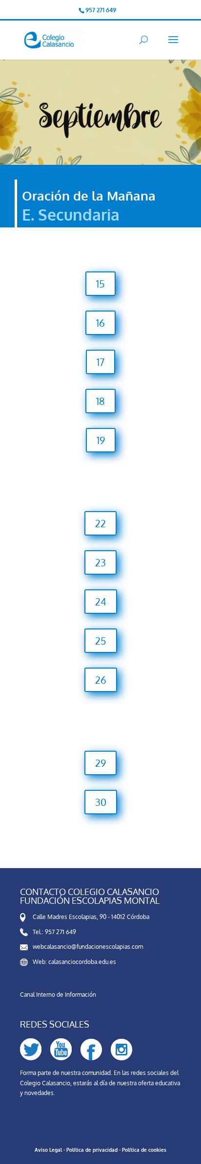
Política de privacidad (92, 1150)
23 (100, 562)
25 (100, 640)
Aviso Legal (48, 1150)
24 (100, 601)
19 (101, 440)
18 (100, 401)
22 (100, 523)
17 (100, 362)
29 (100, 763)
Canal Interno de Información (58, 994)
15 (100, 283)
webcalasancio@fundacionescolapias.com (88, 946)
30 (100, 802)
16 (100, 322)
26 (100, 679)
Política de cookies (144, 1150)
